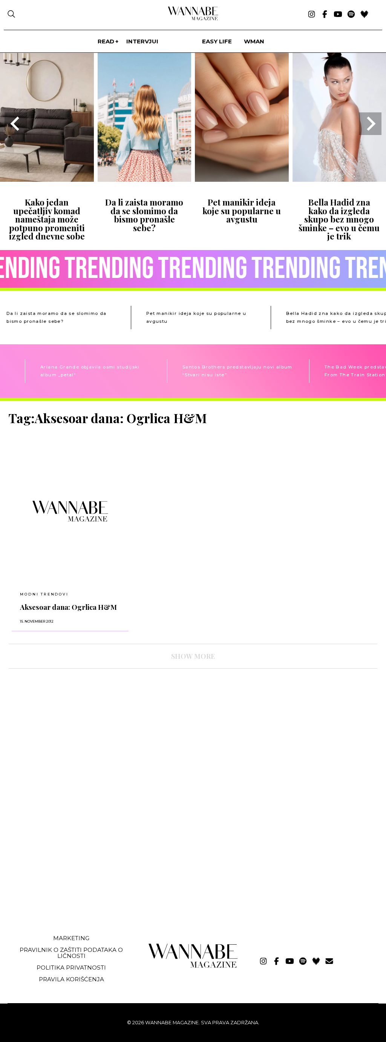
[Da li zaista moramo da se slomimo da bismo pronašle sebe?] (144, 179)
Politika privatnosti (71, 967)
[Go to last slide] (16, 123)
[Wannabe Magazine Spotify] (351, 14)
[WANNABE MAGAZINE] (193, 966)
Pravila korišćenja (71, 979)
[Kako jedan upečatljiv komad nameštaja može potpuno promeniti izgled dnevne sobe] (47, 179)
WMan (254, 41)
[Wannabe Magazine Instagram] (311, 14)
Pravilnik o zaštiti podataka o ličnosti (71, 952)
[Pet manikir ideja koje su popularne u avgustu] (242, 179)
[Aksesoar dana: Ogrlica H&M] (70, 511)
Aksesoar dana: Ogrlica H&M (68, 607)
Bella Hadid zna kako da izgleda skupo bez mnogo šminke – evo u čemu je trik (339, 219)
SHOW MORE (193, 656)
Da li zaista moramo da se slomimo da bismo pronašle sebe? (144, 214)
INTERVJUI (142, 41)
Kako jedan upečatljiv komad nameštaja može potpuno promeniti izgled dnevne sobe (47, 219)
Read (106, 41)
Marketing (71, 938)
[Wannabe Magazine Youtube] (338, 14)
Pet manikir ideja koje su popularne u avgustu (241, 210)
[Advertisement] (65, 872)
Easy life (217, 41)
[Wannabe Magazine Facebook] (324, 14)
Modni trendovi (44, 594)
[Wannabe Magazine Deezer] (364, 14)
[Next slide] (370, 123)
